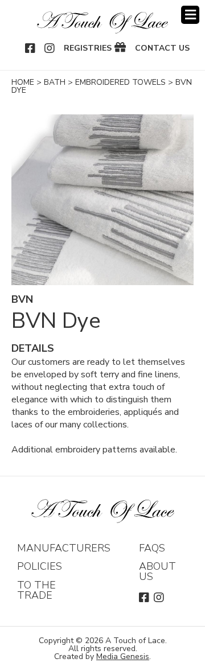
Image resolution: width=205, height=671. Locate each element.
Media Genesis (122, 656)
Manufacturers (63, 548)
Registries (88, 48)
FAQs (152, 548)
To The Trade (36, 590)
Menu (190, 15)
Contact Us (162, 48)
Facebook (30, 48)
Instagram (50, 48)
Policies (39, 566)
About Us (157, 571)
